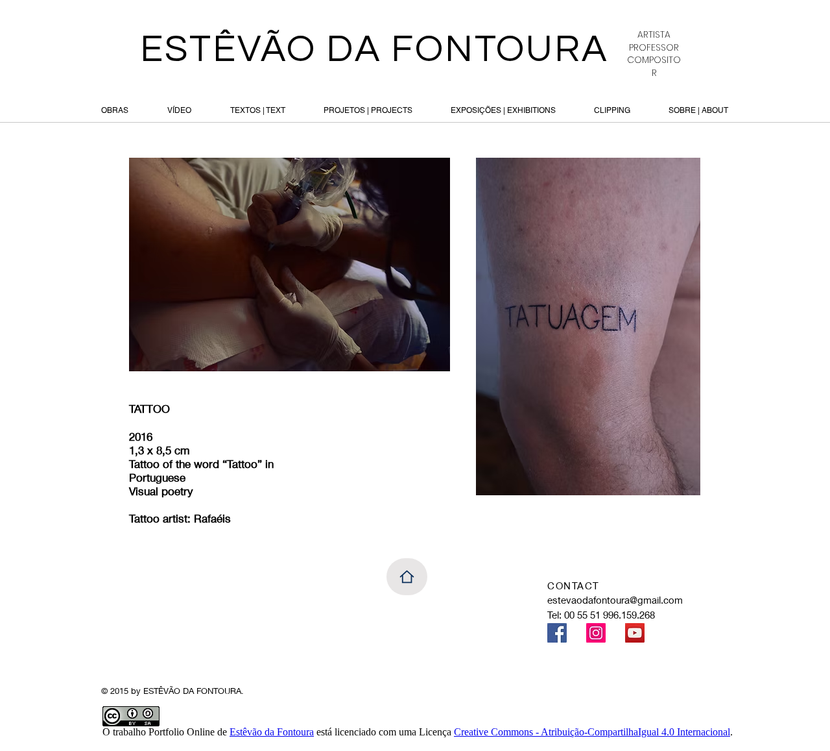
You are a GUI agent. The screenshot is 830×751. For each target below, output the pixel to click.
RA (581, 49)
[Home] (406, 576)
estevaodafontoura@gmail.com (615, 600)
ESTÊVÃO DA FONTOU (347, 49)
